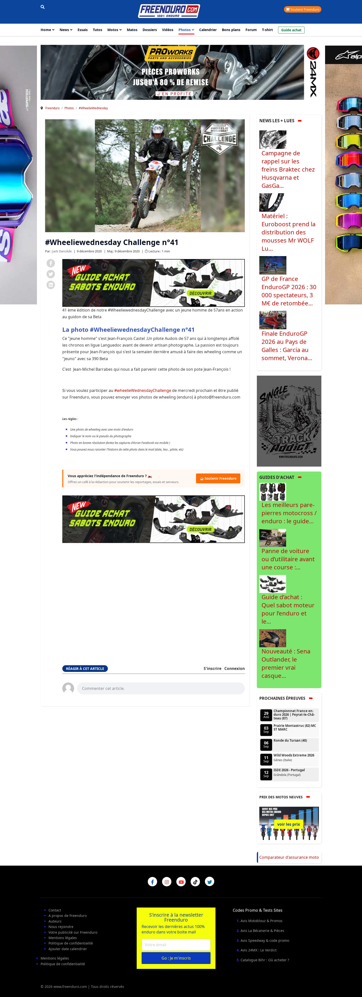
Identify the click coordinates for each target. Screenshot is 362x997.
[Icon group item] (152, 881)
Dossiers (150, 29)
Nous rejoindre (61, 926)
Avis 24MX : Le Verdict (259, 950)
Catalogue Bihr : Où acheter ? (265, 960)
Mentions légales (63, 937)
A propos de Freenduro (68, 915)
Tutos (97, 29)
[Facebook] (51, 263)
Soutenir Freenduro (304, 9)
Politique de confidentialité (71, 943)
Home (46, 29)
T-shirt (267, 29)
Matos (132, 29)
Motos (112, 29)
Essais (83, 29)
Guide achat (291, 30)
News (64, 29)
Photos (185, 29)
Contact (55, 910)
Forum (251, 29)
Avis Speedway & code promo (265, 940)
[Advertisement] (153, 597)
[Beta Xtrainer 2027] (182, 72)
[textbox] (161, 688)
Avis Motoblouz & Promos (261, 920)
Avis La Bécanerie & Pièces (262, 930)
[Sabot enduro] (153, 283)
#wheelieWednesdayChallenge (142, 390)
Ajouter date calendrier (68, 948)
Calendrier (208, 29)
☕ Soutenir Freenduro (218, 478)
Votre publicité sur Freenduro (73, 932)
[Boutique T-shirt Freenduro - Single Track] (289, 420)
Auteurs (55, 921)
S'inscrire (212, 668)
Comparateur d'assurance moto (289, 857)
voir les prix (288, 824)
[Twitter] (51, 274)
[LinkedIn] (51, 285)
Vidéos (167, 29)
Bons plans (231, 29)
